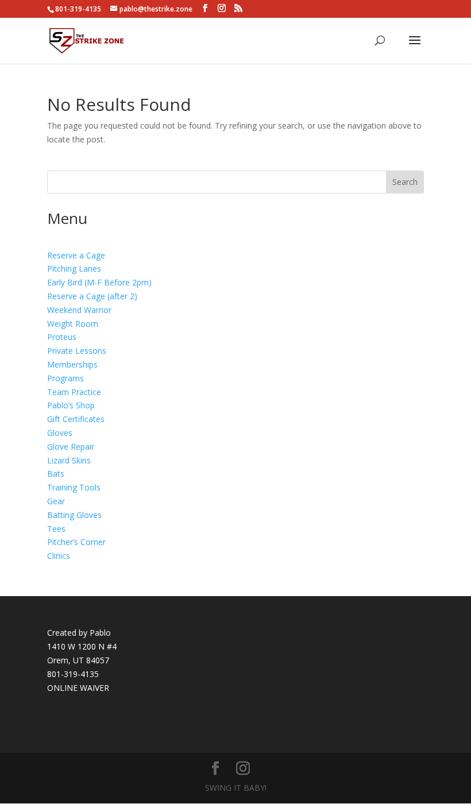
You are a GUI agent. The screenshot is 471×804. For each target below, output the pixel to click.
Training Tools (74, 487)
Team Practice (74, 391)
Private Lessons (76, 350)
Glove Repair (70, 446)
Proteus (61, 336)
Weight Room (72, 323)
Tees (56, 528)
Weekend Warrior (79, 309)
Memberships (72, 364)
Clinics (58, 555)
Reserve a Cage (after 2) (92, 296)
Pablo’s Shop (71, 405)
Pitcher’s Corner (76, 541)
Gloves (59, 432)
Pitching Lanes (74, 268)
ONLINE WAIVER (78, 687)
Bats (55, 473)
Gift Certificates (76, 418)
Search (405, 181)
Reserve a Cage (76, 255)
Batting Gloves (74, 514)
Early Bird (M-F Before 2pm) (99, 282)
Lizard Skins (69, 460)
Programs (65, 378)
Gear (56, 501)
